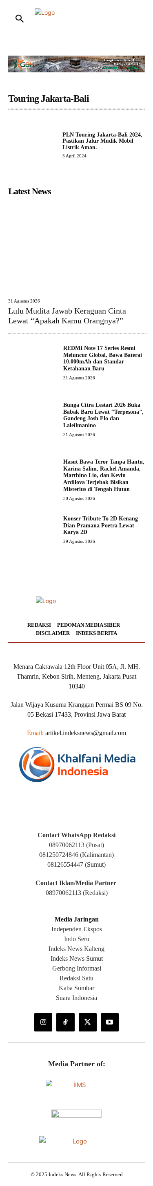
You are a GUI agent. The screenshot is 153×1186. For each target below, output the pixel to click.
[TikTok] (65, 1022)
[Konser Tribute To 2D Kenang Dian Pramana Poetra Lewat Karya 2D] (32, 540)
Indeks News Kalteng (76, 948)
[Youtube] (110, 1022)
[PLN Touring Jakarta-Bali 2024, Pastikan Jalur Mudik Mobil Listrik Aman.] (32, 144)
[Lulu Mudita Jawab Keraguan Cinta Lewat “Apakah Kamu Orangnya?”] (77, 246)
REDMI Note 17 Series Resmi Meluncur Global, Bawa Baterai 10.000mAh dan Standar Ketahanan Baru (102, 358)
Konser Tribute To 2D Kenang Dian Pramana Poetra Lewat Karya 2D (100, 526)
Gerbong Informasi (76, 968)
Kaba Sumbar (76, 987)
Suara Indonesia (76, 997)
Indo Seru (76, 938)
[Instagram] (43, 1022)
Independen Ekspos (76, 929)
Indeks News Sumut (77, 958)
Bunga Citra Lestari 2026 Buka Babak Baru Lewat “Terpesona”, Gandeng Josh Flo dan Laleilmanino (103, 415)
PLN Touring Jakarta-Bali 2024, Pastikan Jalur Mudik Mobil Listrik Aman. (102, 141)
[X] (88, 1022)
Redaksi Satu (76, 978)
